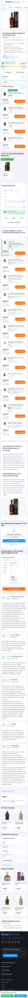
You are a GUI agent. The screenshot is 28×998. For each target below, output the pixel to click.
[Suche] (23, 2)
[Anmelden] (26, 2)
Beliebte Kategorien (6, 974)
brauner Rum (8, 456)
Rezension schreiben (14, 588)
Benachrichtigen (15, 540)
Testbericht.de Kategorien (8, 962)
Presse (2, 984)
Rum (9, 5)
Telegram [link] (21, 995)
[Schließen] (26, 993)
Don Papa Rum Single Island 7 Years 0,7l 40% (19, 824)
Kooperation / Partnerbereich (8, 990)
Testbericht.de (4, 5)
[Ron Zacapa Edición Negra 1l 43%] (7, 166)
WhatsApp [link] (8, 995)
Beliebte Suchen (6, 966)
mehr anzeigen (7, 865)
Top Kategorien (5, 970)
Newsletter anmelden (10, 955)
